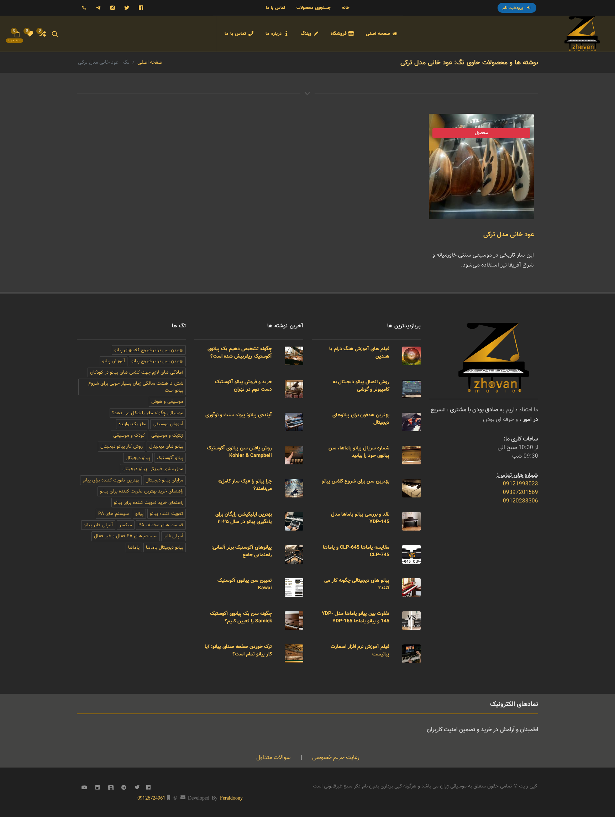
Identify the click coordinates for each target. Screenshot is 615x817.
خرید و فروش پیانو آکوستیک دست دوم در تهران (243, 385)
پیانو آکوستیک (170, 458)
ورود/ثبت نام (514, 8)
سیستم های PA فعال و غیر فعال (125, 536)
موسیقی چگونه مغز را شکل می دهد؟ (147, 413)
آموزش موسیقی (168, 424)
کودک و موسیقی (129, 435)
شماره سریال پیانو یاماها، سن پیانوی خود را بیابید (358, 451)
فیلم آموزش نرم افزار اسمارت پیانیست (360, 650)
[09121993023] (84, 8)
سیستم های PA (113, 513)
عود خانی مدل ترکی (508, 234)
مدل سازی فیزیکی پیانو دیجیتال (152, 469)
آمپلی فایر (173, 536)
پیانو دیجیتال (138, 458)
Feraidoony (231, 797)
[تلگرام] (98, 8)
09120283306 (520, 500)
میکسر (125, 525)
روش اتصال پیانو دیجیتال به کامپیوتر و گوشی (361, 385)
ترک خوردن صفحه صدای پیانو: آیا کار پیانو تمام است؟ (238, 650)
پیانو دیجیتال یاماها (164, 547)
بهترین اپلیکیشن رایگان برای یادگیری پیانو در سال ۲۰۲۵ (243, 518)
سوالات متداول (273, 757)
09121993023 (520, 483)
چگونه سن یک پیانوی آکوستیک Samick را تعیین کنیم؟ (241, 617)
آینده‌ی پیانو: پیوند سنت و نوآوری (238, 415)
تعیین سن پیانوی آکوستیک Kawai (244, 584)
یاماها (134, 547)
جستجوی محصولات (313, 7)
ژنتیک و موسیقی (167, 435)
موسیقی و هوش (167, 401)
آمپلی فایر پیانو (98, 525)
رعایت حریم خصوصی (335, 757)
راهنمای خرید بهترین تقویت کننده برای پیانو (141, 491)
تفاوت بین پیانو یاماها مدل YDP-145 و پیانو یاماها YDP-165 (355, 617)
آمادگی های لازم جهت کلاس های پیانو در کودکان (136, 372)
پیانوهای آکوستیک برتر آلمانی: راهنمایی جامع (241, 551)
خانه (345, 7)
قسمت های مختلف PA (160, 525)
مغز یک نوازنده (132, 424)
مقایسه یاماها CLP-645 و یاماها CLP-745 (356, 551)
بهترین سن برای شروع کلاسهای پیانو (148, 350)
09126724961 (151, 798)
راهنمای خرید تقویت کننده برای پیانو (148, 502)
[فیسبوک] (141, 8)
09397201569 (520, 492)
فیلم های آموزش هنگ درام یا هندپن (359, 352)
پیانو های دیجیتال (166, 446)
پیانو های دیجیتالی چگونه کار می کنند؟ (356, 584)
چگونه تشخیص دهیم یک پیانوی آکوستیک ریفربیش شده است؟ (239, 352)
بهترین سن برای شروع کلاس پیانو (355, 481)
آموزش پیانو (113, 361)
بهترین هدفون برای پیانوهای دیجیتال (360, 418)
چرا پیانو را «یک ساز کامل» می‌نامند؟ (245, 484)
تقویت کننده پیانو (166, 513)
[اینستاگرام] (112, 8)
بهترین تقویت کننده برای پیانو (111, 480)
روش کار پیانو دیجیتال (121, 446)
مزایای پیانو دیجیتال (164, 480)
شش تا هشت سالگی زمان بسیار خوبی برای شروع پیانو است (135, 387)
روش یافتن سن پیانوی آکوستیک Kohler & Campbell (239, 451)
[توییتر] (127, 8)
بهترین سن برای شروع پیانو (157, 361)
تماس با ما (275, 7)
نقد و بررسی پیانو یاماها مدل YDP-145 (360, 518)
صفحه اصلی (149, 62)
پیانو (139, 513)
